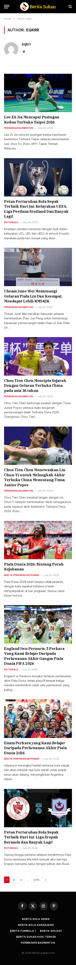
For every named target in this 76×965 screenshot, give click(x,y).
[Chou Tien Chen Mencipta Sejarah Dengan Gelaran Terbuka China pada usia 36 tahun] (38, 356)
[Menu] (6, 6)
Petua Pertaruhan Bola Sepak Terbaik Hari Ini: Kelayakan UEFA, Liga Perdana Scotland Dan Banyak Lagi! (36, 209)
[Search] (70, 6)
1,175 (36, 879)
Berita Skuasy (51, 930)
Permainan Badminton (38, 942)
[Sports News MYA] (38, 6)
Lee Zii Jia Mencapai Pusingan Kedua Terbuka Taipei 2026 (31, 119)
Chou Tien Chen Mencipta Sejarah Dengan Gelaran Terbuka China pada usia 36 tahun (35, 385)
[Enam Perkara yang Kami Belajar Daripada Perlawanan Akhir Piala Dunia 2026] (38, 718)
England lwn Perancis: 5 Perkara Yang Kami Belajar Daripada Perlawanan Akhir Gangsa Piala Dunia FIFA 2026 (34, 656)
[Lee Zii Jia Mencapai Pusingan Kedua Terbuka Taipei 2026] (38, 93)
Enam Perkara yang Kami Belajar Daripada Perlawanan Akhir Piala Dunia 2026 (35, 748)
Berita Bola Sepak (36, 919)
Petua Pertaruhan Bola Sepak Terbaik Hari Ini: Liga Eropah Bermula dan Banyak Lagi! (31, 837)
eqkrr (26, 44)
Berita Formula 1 (23, 930)
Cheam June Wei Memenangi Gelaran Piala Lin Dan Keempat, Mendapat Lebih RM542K (33, 296)
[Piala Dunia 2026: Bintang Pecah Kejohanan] (38, 540)
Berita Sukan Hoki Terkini (36, 936)
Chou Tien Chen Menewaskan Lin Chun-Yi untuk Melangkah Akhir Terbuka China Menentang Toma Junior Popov (34, 477)
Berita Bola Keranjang (36, 924)
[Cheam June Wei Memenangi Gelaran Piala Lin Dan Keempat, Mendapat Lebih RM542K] (38, 267)
